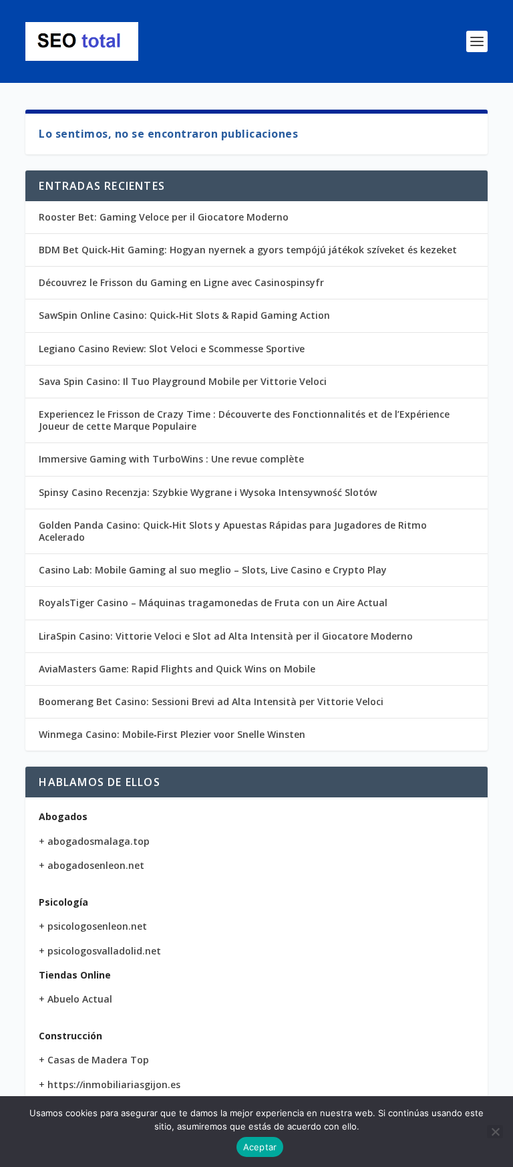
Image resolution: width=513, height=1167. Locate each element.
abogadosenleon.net (95, 865)
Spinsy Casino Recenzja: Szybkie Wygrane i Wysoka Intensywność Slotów (208, 492)
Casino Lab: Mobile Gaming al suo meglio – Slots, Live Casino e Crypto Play (213, 569)
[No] (495, 1131)
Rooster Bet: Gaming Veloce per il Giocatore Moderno (164, 217)
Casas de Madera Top (98, 1059)
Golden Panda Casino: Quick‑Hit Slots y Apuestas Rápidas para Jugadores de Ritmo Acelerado (233, 531)
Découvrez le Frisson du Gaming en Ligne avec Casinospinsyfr (181, 282)
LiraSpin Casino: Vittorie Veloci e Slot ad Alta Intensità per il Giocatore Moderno (226, 636)
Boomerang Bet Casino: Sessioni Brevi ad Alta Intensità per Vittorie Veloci (211, 701)
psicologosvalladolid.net (104, 950)
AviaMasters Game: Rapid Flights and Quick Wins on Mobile (177, 668)
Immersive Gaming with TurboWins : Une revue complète (171, 458)
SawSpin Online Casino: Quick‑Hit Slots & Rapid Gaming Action (184, 315)
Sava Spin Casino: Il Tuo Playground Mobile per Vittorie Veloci (183, 381)
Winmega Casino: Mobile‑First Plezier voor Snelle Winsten (172, 734)
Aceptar (260, 1147)
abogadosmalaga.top (98, 841)
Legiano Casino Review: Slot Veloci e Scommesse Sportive (172, 348)
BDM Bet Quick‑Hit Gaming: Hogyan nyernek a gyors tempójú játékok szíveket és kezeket (248, 249)
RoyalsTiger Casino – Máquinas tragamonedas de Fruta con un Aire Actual (213, 602)
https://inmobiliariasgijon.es (113, 1084)
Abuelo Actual (79, 999)
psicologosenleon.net (97, 926)
